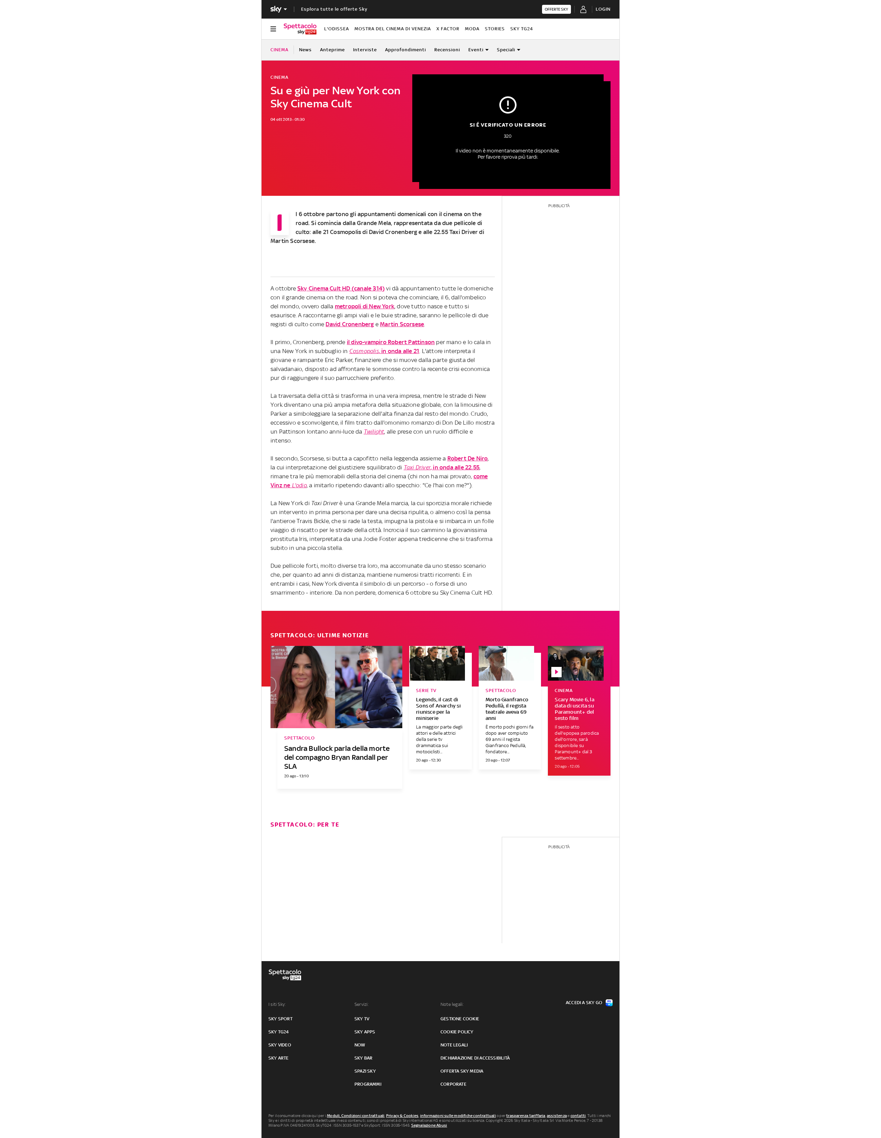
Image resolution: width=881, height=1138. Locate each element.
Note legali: (452, 1004)
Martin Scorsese (402, 324)
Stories (495, 28)
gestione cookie (459, 1018)
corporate (453, 1084)
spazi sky (365, 1071)
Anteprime (332, 49)
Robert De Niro (467, 458)
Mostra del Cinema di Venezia (392, 28)
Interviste (365, 49)
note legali (454, 1044)
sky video (279, 1044)
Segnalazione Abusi (429, 1125)
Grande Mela (374, 223)
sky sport (280, 1018)
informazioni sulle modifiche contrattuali (458, 1115)
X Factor (447, 28)
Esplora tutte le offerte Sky (334, 9)
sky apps (364, 1031)
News (305, 49)
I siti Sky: (277, 1004)
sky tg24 (278, 1031)
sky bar (363, 1058)
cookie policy (457, 1031)
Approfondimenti (405, 49)
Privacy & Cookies (402, 1115)
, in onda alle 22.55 (441, 467)
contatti (578, 1115)
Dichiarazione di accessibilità (475, 1058)
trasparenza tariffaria (525, 1115)
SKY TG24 (521, 28)
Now (359, 1044)
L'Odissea (336, 28)
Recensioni (447, 49)
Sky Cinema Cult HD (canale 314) (341, 288)
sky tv (361, 1018)
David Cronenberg (350, 324)
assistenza (557, 1115)
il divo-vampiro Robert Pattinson (391, 342)
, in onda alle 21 (384, 351)
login (603, 9)
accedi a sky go (584, 1002)
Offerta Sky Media (461, 1071)
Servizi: (361, 1004)
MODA (472, 28)
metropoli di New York (364, 306)
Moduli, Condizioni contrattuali (355, 1115)
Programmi (367, 1084)
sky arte (278, 1058)
